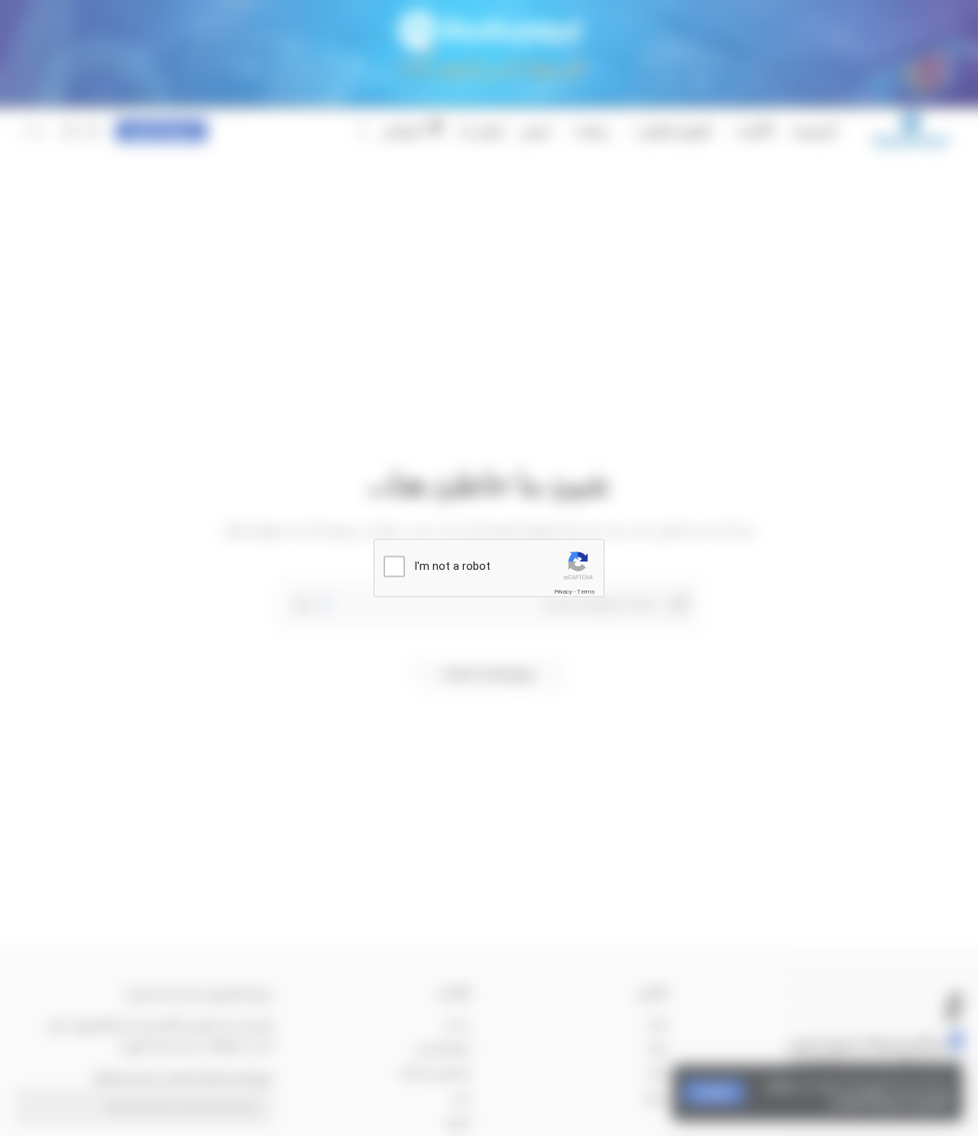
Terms (586, 591)
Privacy (563, 591)
